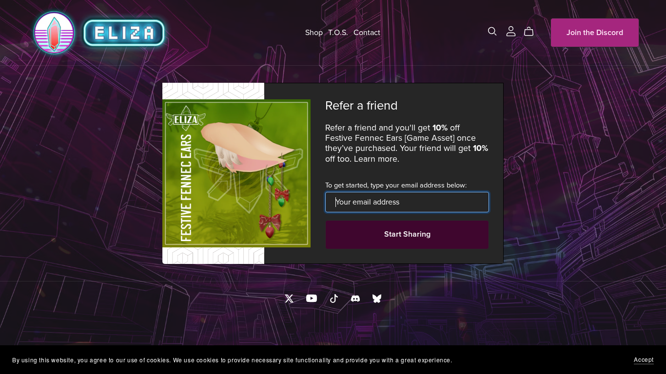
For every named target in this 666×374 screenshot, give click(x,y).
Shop (314, 32)
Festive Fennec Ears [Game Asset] (389, 138)
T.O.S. (338, 32)
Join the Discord (595, 32)
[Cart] (533, 32)
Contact (366, 32)
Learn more (375, 159)
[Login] (511, 31)
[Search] (492, 31)
